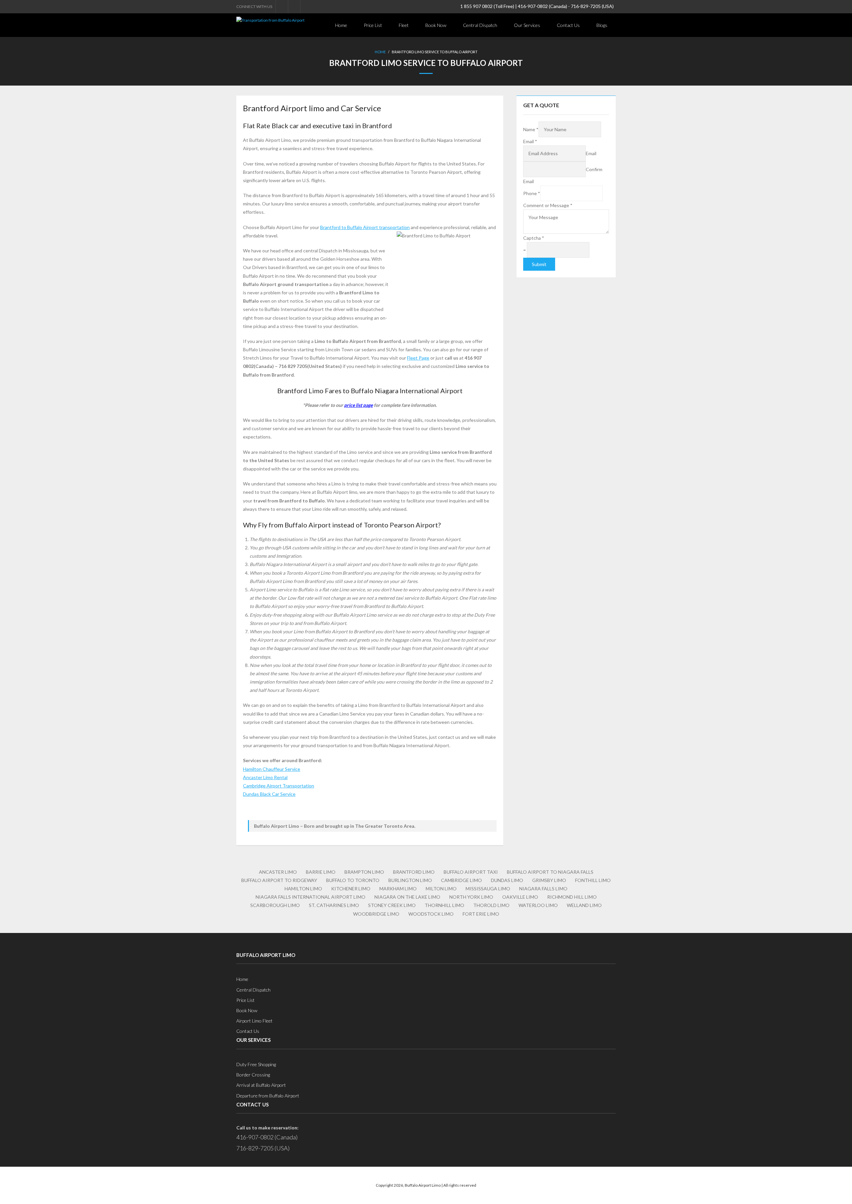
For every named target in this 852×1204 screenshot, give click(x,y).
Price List (245, 1000)
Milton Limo (441, 888)
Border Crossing (253, 1074)
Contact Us (247, 1031)
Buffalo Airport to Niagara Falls (550, 872)
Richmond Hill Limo (572, 897)
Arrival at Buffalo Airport (261, 1085)
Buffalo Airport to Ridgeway (279, 880)
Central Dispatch (253, 990)
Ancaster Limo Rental (265, 777)
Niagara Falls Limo (543, 888)
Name (530, 129)
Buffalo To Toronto (352, 880)
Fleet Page (418, 358)
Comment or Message (547, 205)
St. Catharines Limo (334, 905)
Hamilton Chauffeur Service (271, 769)
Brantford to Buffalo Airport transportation (365, 227)
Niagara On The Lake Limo (407, 897)
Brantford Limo (414, 872)
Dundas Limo (507, 880)
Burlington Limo (410, 880)
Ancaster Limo (278, 872)
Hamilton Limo (303, 888)
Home (380, 52)
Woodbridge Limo (376, 914)
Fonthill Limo (593, 880)
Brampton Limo (364, 872)
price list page (358, 405)
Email (530, 141)
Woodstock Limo (431, 914)
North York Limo (471, 897)
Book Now (246, 1010)
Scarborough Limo (275, 905)
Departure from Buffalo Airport (267, 1095)
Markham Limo (398, 888)
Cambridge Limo (461, 880)
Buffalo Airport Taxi (471, 872)
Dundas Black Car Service (269, 794)
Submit (539, 264)
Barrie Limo (320, 872)
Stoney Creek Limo (392, 905)
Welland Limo (584, 905)
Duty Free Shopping (256, 1064)
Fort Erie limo (481, 914)
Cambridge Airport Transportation (278, 785)
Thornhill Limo (444, 905)
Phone (531, 193)
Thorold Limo (491, 905)
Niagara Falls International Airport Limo (310, 897)
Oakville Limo (520, 897)
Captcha (533, 238)
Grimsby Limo (549, 880)
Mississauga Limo (488, 888)
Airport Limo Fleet (254, 1021)
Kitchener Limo (350, 888)
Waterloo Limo (538, 905)
